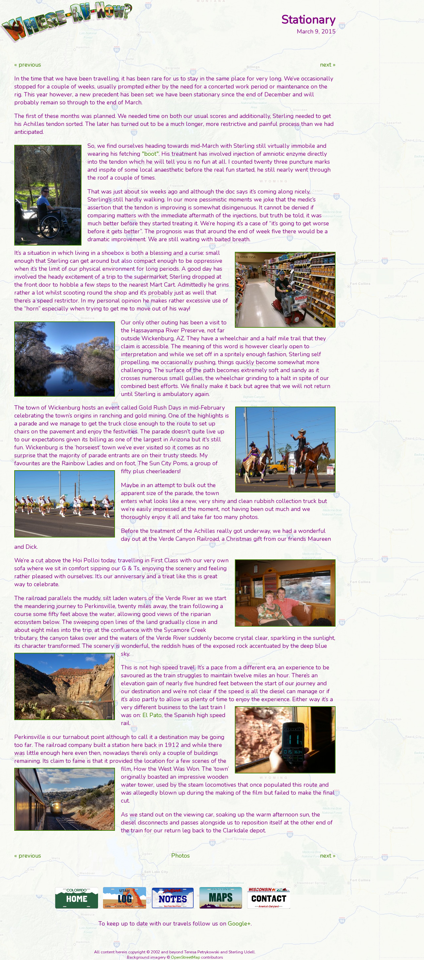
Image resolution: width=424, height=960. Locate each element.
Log (124, 898)
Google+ (239, 924)
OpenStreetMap (185, 957)
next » (328, 65)
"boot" (150, 154)
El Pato (152, 715)
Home (76, 898)
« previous (27, 65)
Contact (268, 898)
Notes (172, 898)
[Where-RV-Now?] (66, 22)
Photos (180, 856)
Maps (220, 898)
